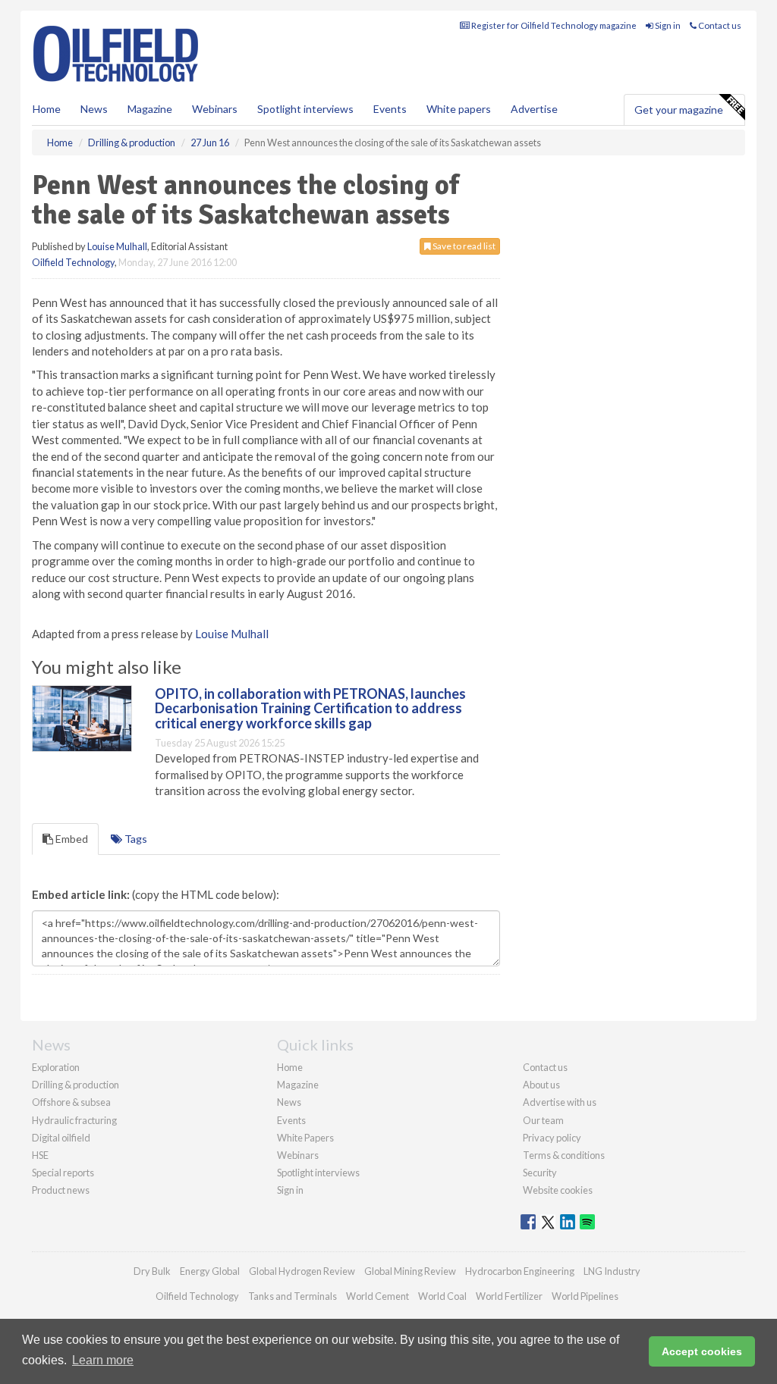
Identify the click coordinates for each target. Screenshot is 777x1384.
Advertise (534, 108)
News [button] (94, 108)
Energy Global (210, 1271)
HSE (40, 1155)
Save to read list (463, 246)
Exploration (56, 1067)
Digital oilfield (61, 1138)
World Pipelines (585, 1296)
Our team (543, 1120)
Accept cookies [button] (702, 1351)
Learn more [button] (103, 1360)
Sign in (667, 25)
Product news (61, 1190)
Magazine (149, 108)
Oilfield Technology (73, 262)
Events (390, 108)
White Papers (305, 1138)
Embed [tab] (70, 838)
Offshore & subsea (71, 1102)
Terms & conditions (564, 1155)
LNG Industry (612, 1271)
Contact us (719, 25)
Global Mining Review (410, 1271)
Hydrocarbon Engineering (519, 1271)
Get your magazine (678, 109)
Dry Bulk (152, 1271)
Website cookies (558, 1190)
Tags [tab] (134, 838)
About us (541, 1085)
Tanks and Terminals (292, 1296)
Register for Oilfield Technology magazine (553, 25)
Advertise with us (559, 1102)
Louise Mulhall (117, 246)
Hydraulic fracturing (74, 1120)
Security (540, 1172)
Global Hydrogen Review (302, 1271)
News (289, 1102)
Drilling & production (75, 1085)
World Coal (442, 1296)
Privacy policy (552, 1138)
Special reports (63, 1172)
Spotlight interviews (305, 108)
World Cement (377, 1296)
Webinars (215, 108)
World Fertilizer (509, 1296)
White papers (458, 108)
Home (47, 108)
